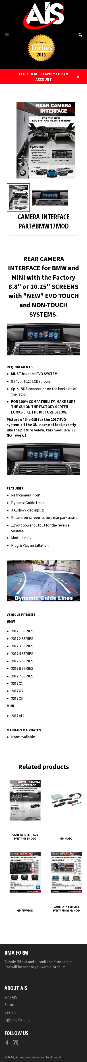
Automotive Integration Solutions (36, 1057)
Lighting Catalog (17, 1019)
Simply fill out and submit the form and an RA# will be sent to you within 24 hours (38, 964)
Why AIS (10, 997)
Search (10, 1012)
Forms (9, 1004)
